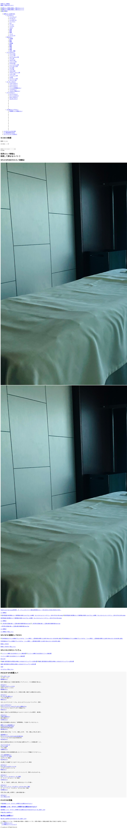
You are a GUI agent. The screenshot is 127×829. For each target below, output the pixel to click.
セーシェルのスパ (14, 95)
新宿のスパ (3, 769)
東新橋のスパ (4, 679)
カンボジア (12, 18)
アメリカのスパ (10, 52)
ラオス (11, 27)
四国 (10, 49)
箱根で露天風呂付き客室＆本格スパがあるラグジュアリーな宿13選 (18, 664)
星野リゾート (4, 725)
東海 (10, 44)
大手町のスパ (4, 719)
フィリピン (12, 21)
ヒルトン (3, 705)
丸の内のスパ (4, 739)
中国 (10, 29)
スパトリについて (10, 134)
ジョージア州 (12, 61)
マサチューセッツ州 (14, 72)
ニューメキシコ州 (14, 64)
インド (11, 34)
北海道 (11, 38)
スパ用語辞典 (9, 132)
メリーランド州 (13, 75)
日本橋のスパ (4, 789)
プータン (11, 24)
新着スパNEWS (5, 644)
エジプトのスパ (13, 94)
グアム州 (11, 58)
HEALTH (3, 658)
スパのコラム (10, 131)
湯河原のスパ (4, 729)
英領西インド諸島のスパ (15, 111)
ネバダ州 (11, 68)
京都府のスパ (4, 749)
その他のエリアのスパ (12, 109)
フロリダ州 (12, 71)
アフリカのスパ (10, 92)
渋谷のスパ (3, 709)
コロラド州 (12, 60)
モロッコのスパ (13, 97)
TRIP (2, 666)
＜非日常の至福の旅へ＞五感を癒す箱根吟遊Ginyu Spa (15, 626)
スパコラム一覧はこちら (7, 669)
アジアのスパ (10, 15)
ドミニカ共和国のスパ (15, 88)
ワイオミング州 (13, 78)
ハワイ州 (11, 69)
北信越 (11, 43)
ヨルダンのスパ (13, 98)
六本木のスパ (4, 779)
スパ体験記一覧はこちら (7, 631)
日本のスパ (9, 37)
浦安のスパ (3, 699)
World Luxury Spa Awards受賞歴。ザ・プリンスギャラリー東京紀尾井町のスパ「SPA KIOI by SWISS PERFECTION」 (31, 610)
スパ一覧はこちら (5, 796)
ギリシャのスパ (13, 86)
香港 (10, 30)
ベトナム (11, 26)
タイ (10, 23)
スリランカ (12, 35)
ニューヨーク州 (13, 66)
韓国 (10, 32)
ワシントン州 (12, 80)
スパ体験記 (3, 612)
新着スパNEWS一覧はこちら (8, 646)
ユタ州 (11, 77)
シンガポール (12, 20)
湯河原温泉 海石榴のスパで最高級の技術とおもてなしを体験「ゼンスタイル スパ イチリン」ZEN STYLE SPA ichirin (31, 618)
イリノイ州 (12, 55)
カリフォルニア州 (14, 57)
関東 (10, 41)
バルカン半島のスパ (14, 91)
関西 (10, 46)
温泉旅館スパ (11, 725)
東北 (10, 40)
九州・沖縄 (12, 51)
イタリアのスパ (13, 83)
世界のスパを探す (9, 13)
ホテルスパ (3, 684)
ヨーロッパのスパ (11, 81)
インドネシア (12, 17)
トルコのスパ (12, 89)
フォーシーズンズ (5, 744)
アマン (2, 754)
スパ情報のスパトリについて (9, 824)
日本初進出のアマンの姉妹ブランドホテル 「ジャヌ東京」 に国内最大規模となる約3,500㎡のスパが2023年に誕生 (30, 641)
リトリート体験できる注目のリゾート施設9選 (13, 656)
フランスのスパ (13, 85)
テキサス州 (12, 63)
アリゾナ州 (12, 54)
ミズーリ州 (12, 74)
